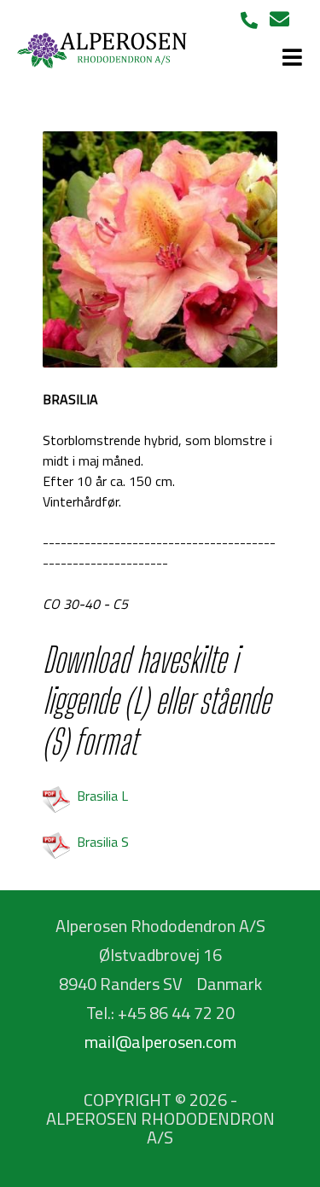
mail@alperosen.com (160, 1041)
